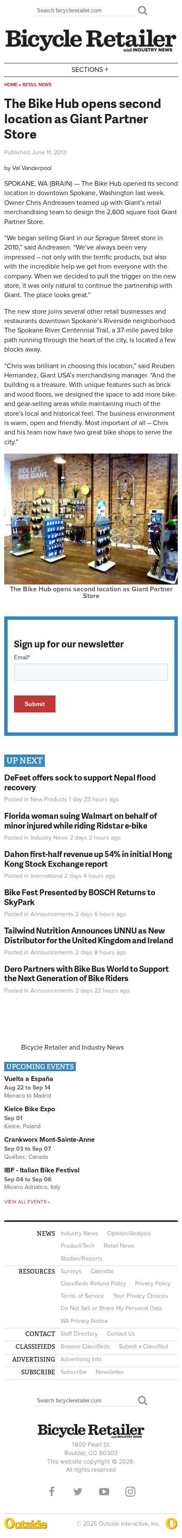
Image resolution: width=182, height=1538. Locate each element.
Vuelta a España (28, 1079)
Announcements (52, 914)
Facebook (52, 1492)
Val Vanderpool (32, 168)
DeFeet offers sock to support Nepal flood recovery (80, 782)
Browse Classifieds (85, 1346)
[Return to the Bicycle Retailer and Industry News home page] (91, 50)
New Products (48, 799)
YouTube (104, 1492)
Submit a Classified (143, 1346)
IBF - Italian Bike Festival (42, 1170)
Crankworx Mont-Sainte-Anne (49, 1139)
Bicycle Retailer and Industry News (72, 1047)
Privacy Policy (153, 1283)
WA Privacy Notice (84, 1321)
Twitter (78, 1492)
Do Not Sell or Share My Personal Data (111, 1308)
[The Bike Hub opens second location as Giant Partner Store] (91, 582)
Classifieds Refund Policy (93, 1283)
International (46, 876)
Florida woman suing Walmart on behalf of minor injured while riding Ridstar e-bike (80, 820)
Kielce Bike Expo (29, 1109)
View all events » (27, 1202)
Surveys (71, 1271)
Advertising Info (81, 1359)
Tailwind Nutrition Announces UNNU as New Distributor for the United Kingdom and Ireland (88, 935)
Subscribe (74, 1372)
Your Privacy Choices (140, 1296)
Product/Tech (78, 1245)
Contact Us (121, 1333)
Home (10, 85)
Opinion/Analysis (129, 1233)
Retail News (37, 85)
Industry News (49, 837)
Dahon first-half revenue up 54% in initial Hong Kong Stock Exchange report (88, 858)
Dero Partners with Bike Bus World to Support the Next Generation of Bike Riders (86, 973)
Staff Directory (79, 1333)
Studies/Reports (81, 1258)
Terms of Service (82, 1296)
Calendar (102, 1271)
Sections (90, 69)
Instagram (130, 1492)
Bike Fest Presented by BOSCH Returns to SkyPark (79, 897)
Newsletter (110, 1372)
